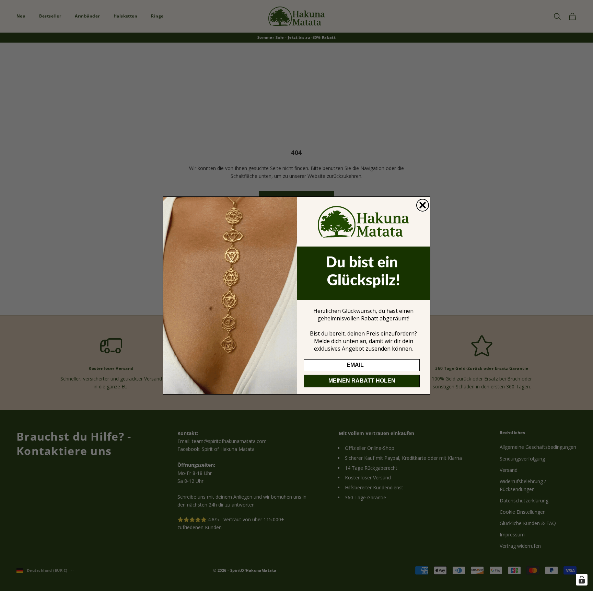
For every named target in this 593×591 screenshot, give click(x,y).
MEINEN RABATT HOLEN (361, 381)
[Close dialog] (423, 205)
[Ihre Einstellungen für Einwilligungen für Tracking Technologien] (582, 580)
